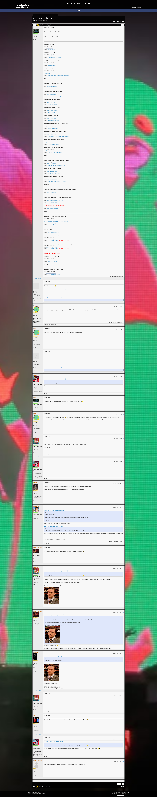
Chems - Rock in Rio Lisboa (52, 72)
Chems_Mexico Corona (51, 272)
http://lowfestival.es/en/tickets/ (55, 152)
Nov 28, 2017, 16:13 (119, 461)
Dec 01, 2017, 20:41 (118, 717)
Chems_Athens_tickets (53, 202)
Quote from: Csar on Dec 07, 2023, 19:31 (52, 297)
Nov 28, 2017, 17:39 (118, 507)
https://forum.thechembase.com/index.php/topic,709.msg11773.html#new (60, 289)
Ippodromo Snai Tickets (53, 128)
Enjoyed (36, 437)
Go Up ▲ (38, 792)
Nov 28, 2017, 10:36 (119, 29)
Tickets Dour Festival (52, 104)
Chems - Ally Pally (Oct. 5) (51, 239)
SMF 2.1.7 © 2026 (31, 793)
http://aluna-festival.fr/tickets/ (54, 57)
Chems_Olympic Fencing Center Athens (54, 200)
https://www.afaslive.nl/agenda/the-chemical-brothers (56, 223)
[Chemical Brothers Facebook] (89, 3)
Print (123, 24)
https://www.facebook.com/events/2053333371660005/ (56, 221)
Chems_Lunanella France (51, 142)
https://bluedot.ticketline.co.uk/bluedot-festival (58, 136)
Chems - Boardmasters (51, 163)
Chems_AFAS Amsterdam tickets (55, 224)
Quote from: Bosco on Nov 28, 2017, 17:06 (53, 526)
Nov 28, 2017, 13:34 (119, 414)
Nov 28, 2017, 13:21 (119, 398)
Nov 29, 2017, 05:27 (118, 568)
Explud (35, 375)
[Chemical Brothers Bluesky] (85, 3)
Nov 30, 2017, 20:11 (118, 653)
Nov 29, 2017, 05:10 (118, 548)
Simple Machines (38, 793)
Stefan (35, 715)
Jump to (114, 783)
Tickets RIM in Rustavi (52, 194)
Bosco (35, 482)
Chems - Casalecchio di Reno (52, 208)
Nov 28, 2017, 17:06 (118, 483)
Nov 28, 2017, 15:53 (119, 438)
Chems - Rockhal (49, 48)
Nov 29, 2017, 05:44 (118, 612)
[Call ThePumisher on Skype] (34, 300)
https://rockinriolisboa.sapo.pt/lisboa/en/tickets (58, 75)
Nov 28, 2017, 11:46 (119, 329)
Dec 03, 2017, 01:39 (118, 739)
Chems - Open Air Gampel (51, 179)
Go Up (34, 786)
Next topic (121, 21)
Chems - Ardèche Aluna (51, 56)
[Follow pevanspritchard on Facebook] (34, 454)
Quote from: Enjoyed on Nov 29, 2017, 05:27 (53, 615)
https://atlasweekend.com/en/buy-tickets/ (57, 96)
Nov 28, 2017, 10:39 (119, 283)
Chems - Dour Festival (50, 102)
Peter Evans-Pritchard (120, 795)
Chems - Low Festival (50, 150)
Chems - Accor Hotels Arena (52, 231)
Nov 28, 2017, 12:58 (119, 376)
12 (48, 24)
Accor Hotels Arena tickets (53, 232)
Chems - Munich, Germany (51, 171)
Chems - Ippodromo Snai (51, 126)
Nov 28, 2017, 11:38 (119, 306)
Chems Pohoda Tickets (52, 88)
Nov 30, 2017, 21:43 (118, 695)
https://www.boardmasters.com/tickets (56, 165)
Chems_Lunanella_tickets (53, 144)
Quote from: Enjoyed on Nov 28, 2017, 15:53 (53, 510)
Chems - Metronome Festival (52, 64)
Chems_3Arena (49, 260)
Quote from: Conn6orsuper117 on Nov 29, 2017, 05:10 (55, 571)
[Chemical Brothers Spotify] (74, 3)
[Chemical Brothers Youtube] (68, 3)
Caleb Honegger (118, 793)
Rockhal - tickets (51, 49)
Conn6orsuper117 (38, 547)
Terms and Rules (33, 792)
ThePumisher (37, 281)
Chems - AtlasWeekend (51, 94)
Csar (35, 305)
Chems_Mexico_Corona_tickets (54, 274)
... (44, 786)
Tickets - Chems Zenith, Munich (54, 173)
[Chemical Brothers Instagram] (82, 3)
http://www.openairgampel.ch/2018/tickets (57, 181)
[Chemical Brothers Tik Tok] (71, 3)
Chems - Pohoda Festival (51, 86)
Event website (47, 73)
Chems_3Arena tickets (52, 261)
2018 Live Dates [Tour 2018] (49, 27)
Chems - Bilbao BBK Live (51, 110)
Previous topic (116, 21)
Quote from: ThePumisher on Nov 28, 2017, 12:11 (54, 379)
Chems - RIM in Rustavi (51, 192)
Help (29, 792)
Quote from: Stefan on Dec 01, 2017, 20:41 (53, 741)
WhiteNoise (36, 506)
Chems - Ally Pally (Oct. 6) (51, 247)
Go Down (34, 24)
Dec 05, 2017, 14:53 (118, 761)
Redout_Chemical (38, 760)
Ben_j (35, 27)
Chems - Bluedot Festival (51, 134)
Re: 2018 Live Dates (47, 281)
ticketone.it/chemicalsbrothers (54, 120)
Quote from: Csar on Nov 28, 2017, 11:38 (52, 656)
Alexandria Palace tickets (53, 240)
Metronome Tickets (51, 65)
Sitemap (43, 793)
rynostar (36, 652)
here (52, 309)
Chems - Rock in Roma (51, 118)
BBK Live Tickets (51, 112)
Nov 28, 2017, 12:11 (119, 353)
